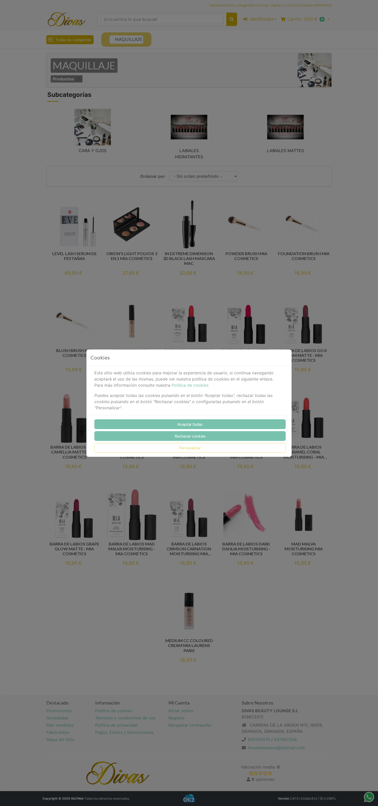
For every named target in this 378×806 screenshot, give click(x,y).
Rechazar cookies (190, 435)
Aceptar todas (190, 424)
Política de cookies (190, 385)
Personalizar (190, 447)
